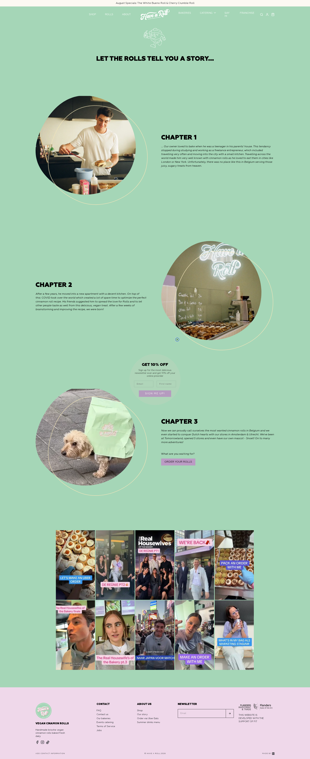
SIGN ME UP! (155, 393)
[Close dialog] (177, 339)
